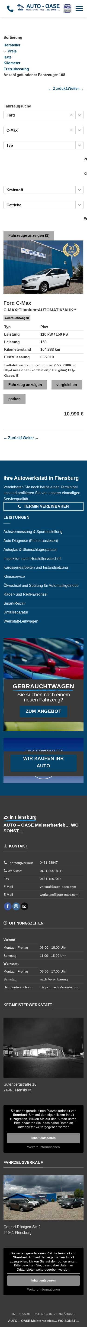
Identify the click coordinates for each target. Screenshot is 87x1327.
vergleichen (66, 385)
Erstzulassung (16, 69)
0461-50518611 (51, 871)
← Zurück (57, 89)
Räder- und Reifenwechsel (25, 594)
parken (14, 399)
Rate (7, 57)
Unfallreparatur (15, 612)
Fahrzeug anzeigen (25, 385)
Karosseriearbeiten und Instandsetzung (35, 567)
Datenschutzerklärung (54, 1314)
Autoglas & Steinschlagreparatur (30, 550)
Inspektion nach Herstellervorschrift (32, 559)
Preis (12, 51)
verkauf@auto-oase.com (58, 887)
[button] (79, 8)
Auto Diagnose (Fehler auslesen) (30, 541)
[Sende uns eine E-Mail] (24, 906)
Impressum (21, 1314)
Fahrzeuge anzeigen (28, 235)
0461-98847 (49, 862)
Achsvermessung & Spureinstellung (32, 532)
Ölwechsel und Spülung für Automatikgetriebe (41, 585)
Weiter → (76, 89)
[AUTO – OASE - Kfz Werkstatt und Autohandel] (44, 8)
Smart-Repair (14, 603)
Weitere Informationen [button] (43, 1147)
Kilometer (11, 63)
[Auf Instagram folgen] (16, 906)
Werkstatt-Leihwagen (20, 621)
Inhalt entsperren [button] (43, 1138)
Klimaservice (14, 576)
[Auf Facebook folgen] (8, 906)
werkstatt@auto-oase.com (59, 894)
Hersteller (11, 45)
